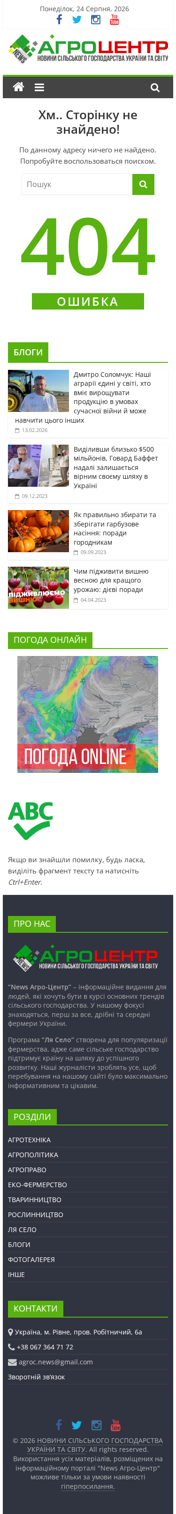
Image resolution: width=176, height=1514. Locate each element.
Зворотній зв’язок (36, 1376)
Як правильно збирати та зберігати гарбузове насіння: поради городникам (115, 528)
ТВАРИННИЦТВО (34, 1199)
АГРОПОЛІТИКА (33, 1154)
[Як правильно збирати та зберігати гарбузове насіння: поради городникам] (38, 515)
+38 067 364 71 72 (45, 1346)
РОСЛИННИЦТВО (35, 1214)
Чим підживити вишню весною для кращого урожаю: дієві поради (111, 580)
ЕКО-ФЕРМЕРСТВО (37, 1184)
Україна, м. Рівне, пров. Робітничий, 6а (78, 1331)
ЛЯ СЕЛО (22, 1229)
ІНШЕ (16, 1274)
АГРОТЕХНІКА (29, 1139)
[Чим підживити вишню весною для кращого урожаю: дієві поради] (38, 571)
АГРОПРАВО (27, 1169)
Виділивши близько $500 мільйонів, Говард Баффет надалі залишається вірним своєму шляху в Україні (116, 467)
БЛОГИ (28, 352)
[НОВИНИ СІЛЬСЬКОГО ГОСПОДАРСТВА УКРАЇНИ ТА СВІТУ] (88, 39)
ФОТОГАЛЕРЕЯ (31, 1259)
